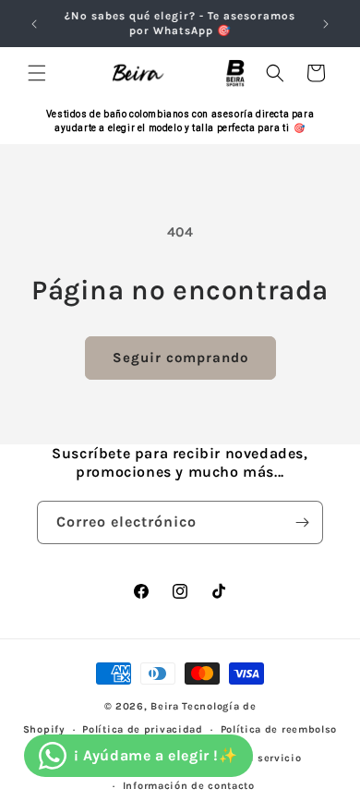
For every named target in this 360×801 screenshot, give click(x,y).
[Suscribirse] (302, 522)
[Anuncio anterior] (34, 24)
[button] (37, 73)
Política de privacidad (142, 729)
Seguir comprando (180, 357)
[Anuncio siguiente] (326, 24)
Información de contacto (189, 786)
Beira (164, 706)
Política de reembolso (279, 729)
